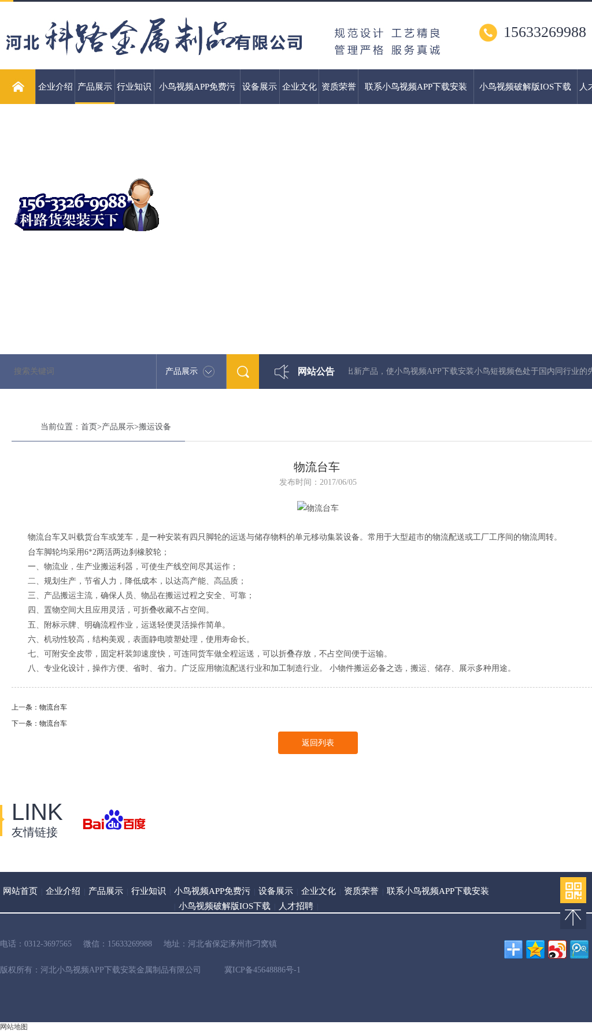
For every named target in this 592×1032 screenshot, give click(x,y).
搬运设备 (155, 426)
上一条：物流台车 (39, 707)
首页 (89, 426)
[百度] (114, 821)
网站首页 (20, 891)
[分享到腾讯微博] (579, 949)
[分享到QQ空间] (535, 949)
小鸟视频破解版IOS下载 (525, 86)
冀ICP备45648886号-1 (262, 970)
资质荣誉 (338, 86)
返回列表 (318, 742)
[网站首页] (17, 86)
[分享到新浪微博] (557, 949)
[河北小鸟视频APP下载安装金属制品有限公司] (223, 65)
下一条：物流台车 (39, 723)
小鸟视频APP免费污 (197, 86)
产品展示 (94, 86)
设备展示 (259, 86)
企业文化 (299, 86)
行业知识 (134, 86)
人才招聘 (296, 906)
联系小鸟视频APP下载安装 (416, 86)
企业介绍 (55, 86)
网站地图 (14, 1027)
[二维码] (573, 890)
